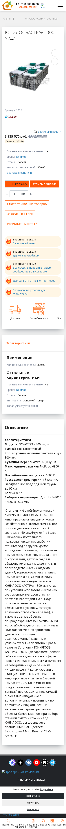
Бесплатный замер (24, 243)
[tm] (53, 762)
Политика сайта (10, 814)
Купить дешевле (44, 184)
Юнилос (21, 156)
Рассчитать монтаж (33, 825)
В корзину (19, 184)
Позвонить (8, 824)
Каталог (52, 824)
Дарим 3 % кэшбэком (26, 255)
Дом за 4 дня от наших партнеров (34, 280)
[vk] (28, 762)
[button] (27, 4)
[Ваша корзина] (50, 5)
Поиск (43, 824)
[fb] (12, 762)
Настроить (33, 809)
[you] (36, 762)
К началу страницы (31, 779)
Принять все (33, 795)
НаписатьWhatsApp (20, 825)
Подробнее (46, 789)
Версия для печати (49, 131)
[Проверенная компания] (20, 772)
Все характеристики (19, 172)
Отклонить (33, 802)
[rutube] (44, 762)
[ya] (20, 762)
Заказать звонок (27, 6)
